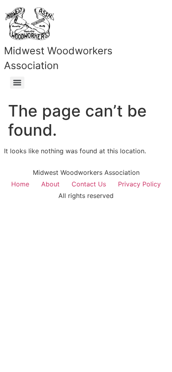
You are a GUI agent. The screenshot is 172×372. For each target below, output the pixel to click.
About (50, 184)
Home (20, 184)
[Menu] (17, 83)
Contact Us (89, 184)
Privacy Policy (139, 184)
